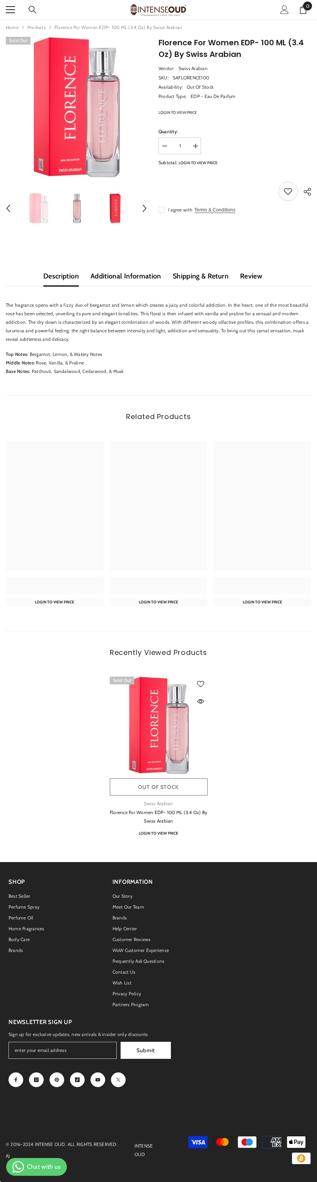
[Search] (32, 9)
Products (36, 27)
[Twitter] (118, 1079)
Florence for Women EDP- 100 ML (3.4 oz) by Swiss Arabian (158, 816)
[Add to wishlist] (288, 191)
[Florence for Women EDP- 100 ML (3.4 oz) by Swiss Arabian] (159, 726)
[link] (55, 590)
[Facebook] (16, 1079)
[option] (76, 107)
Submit (145, 1050)
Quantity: (168, 131)
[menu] (10, 9)
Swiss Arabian (193, 68)
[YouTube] (97, 1079)
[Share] (304, 191)
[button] (8, 208)
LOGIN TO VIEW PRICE (177, 112)
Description (61, 276)
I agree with (180, 210)
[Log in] (284, 9)
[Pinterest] (56, 1079)
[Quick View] (201, 701)
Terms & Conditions (214, 210)
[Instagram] (36, 1079)
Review (251, 276)
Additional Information (125, 276)
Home (12, 27)
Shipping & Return (200, 276)
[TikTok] (77, 1079)
